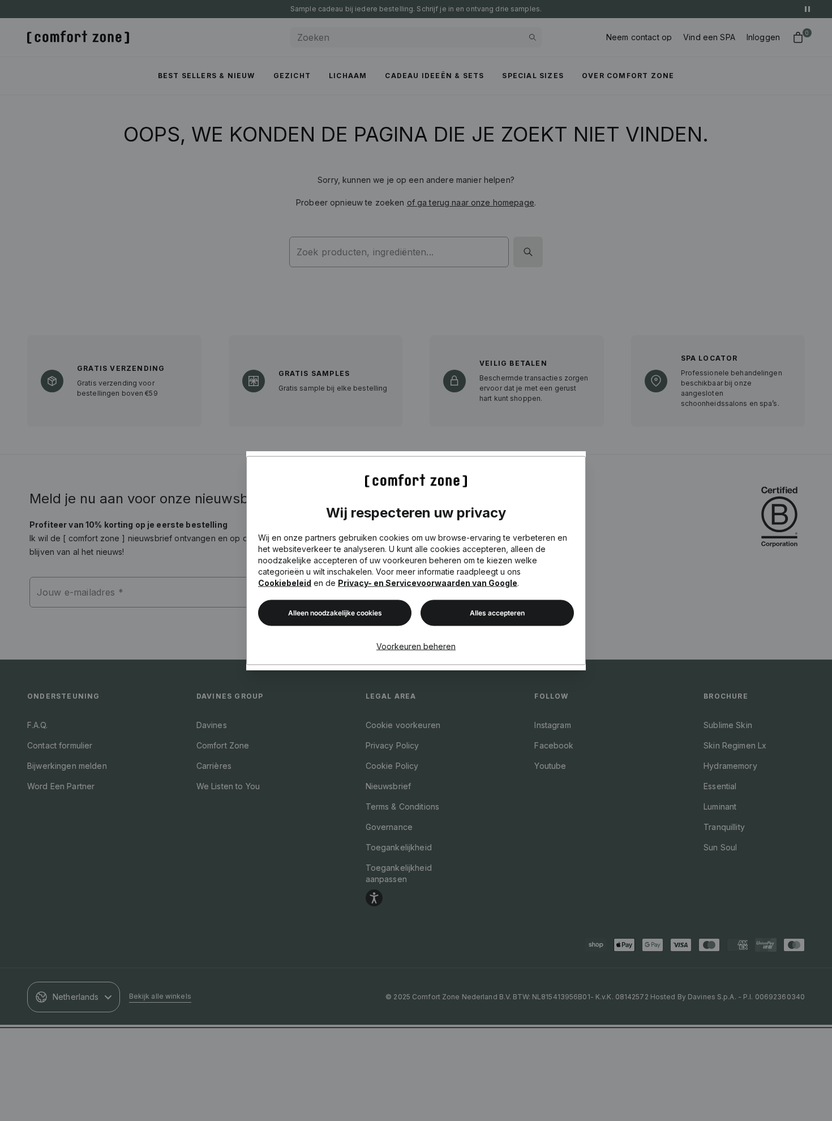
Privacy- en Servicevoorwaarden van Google (427, 583)
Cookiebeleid (284, 583)
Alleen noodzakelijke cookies (335, 613)
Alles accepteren (497, 613)
